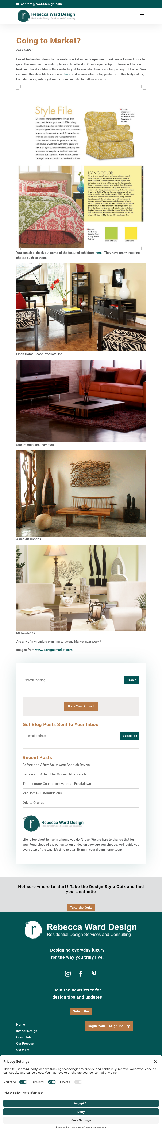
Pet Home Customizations (42, 793)
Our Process (25, 1043)
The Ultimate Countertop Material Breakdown (57, 784)
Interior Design (26, 1031)
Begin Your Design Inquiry (109, 1026)
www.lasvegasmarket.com (54, 650)
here (67, 74)
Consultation (25, 1037)
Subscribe (81, 1011)
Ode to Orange (34, 803)
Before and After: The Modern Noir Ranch (54, 774)
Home (20, 1025)
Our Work (22, 1050)
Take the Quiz (81, 908)
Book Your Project (81, 706)
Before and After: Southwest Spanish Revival (57, 765)
